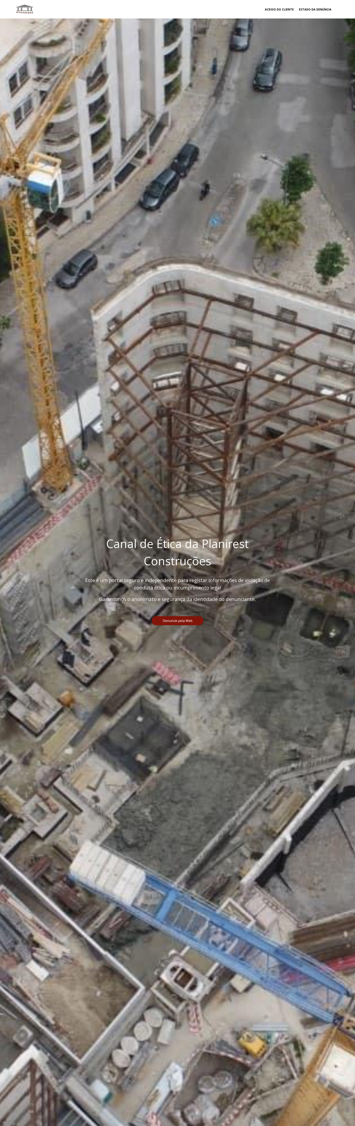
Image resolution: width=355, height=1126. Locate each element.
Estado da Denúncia (315, 9)
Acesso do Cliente (279, 9)
